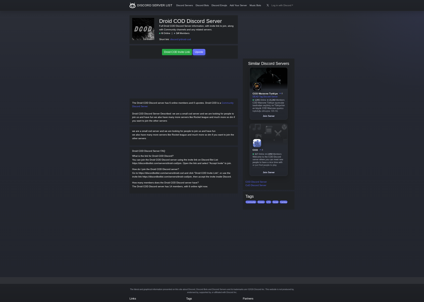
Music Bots (255, 5)
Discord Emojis (219, 5)
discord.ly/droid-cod (180, 39)
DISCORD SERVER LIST (154, 5)
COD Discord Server (256, 181)
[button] (282, 5)
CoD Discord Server (255, 185)
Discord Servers (184, 5)
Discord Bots (202, 5)
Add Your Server (238, 5)
